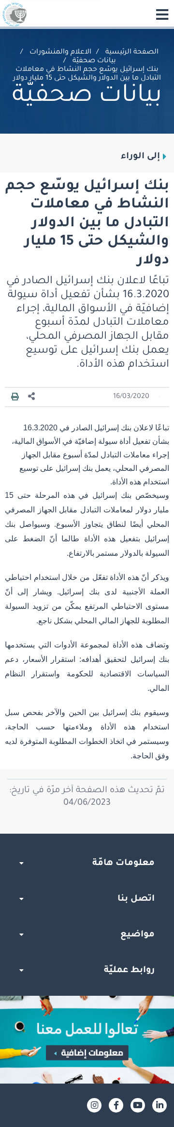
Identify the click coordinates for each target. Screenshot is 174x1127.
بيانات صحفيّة (94, 61)
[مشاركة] (32, 397)
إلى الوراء (140, 157)
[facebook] (116, 1105)
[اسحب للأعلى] (87, 834)
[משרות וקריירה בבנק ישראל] (87, 1040)
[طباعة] (15, 397)
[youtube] (137, 1105)
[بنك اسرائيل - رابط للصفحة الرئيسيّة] (14, 14)
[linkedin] (159, 1105)
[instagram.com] (94, 1105)
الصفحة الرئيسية (132, 52)
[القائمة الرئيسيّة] (162, 14)
